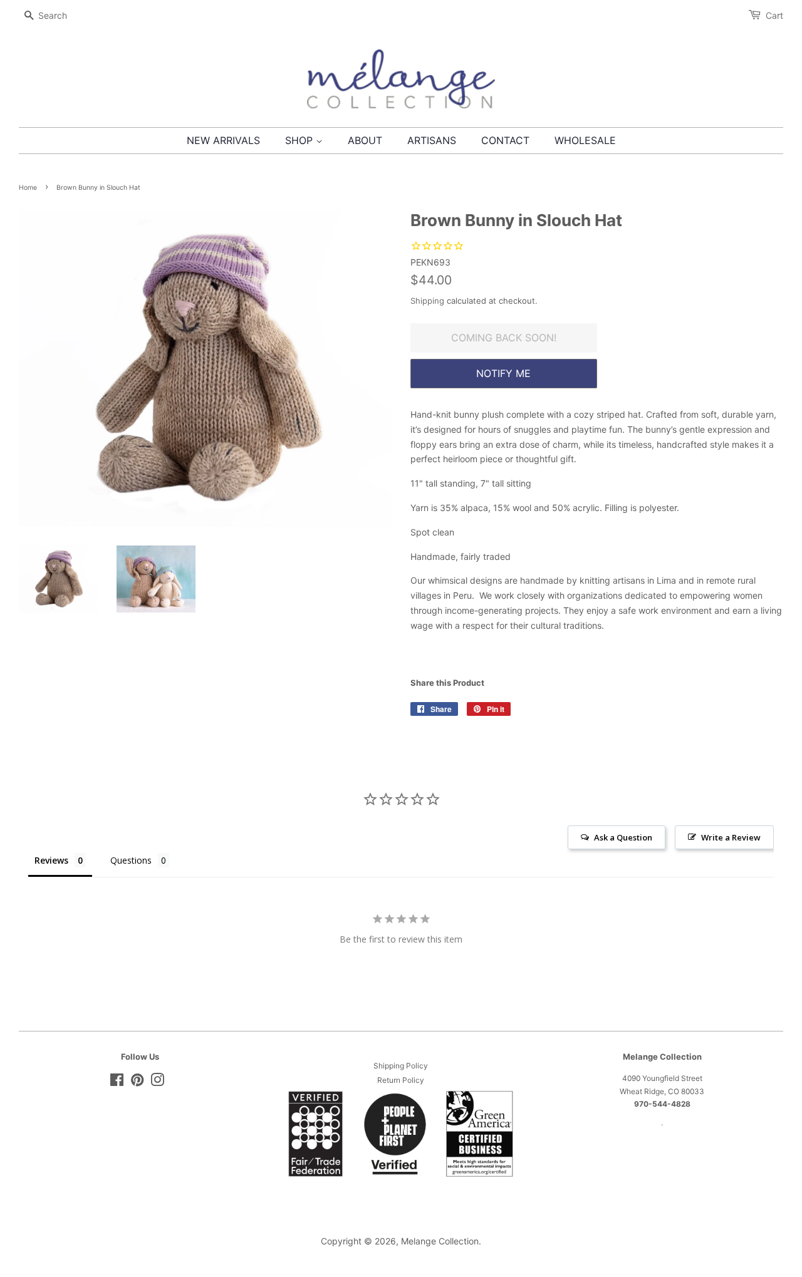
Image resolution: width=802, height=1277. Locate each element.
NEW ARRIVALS (223, 140)
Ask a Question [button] (623, 837)
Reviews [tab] (51, 860)
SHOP (300, 140)
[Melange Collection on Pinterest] (137, 1082)
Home (28, 188)
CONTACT (505, 140)
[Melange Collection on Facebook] (117, 1082)
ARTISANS (431, 140)
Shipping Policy (400, 1065)
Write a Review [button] (731, 837)
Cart (774, 15)
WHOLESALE (585, 140)
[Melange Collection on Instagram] (157, 1082)
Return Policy (400, 1080)
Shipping (427, 301)
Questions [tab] (131, 860)
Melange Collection (440, 1241)
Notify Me (503, 373)
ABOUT (365, 140)
